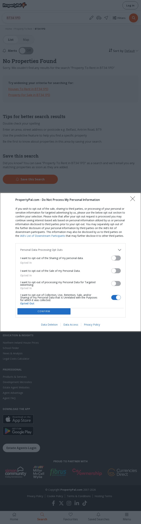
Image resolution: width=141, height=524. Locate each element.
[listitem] (70, 250)
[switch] (116, 258)
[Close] (133, 199)
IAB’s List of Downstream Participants (42, 235)
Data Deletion (49, 324)
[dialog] (70, 262)
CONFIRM (44, 311)
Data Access (70, 324)
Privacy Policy (92, 324)
